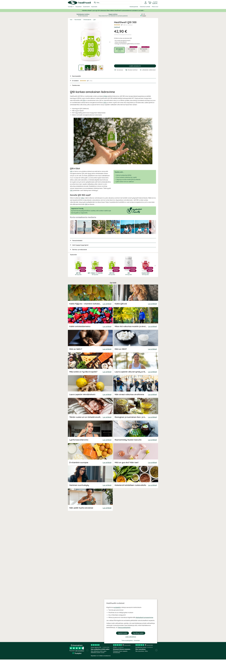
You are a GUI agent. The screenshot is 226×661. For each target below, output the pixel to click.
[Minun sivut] (145, 2)
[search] (117, 2)
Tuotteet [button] (70, 6)
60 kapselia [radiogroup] (119, 50)
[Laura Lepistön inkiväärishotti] (90, 386)
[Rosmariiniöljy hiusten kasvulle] (135, 432)
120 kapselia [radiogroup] (132, 49)
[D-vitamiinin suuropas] (90, 454)
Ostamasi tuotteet (145, 6)
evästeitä (117, 607)
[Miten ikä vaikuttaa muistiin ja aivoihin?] (135, 318)
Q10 (84, 100)
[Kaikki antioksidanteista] (90, 318)
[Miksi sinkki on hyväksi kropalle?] (90, 364)
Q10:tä (105, 96)
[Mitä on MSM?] (135, 341)
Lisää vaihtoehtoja (130, 637)
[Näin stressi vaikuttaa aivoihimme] (135, 386)
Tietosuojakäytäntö (124, 627)
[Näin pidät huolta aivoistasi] (90, 500)
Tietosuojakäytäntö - (127, 640)
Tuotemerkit (86, 6)
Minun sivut (155, 6)
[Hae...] (95, 2)
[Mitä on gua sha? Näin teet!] (135, 454)
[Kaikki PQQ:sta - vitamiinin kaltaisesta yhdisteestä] (90, 296)
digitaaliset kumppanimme (144, 617)
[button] (153, 2)
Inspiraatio (94, 6)
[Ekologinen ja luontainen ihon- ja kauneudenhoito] (135, 409)
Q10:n (105, 102)
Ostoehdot (137, 640)
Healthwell (117, 27)
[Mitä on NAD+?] (90, 341)
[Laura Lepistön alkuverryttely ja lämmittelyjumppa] (135, 364)
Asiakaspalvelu (134, 6)
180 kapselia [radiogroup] (144, 49)
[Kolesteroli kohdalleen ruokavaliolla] (135, 477)
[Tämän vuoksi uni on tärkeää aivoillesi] (90, 409)
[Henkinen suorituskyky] (90, 477)
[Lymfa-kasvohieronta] (90, 432)
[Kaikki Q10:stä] (135, 296)
